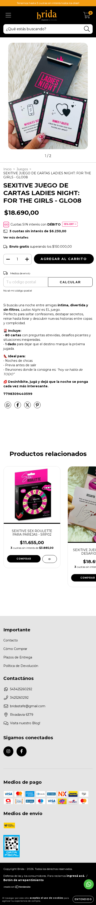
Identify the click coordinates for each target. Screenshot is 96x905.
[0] (86, 16)
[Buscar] (87, 29)
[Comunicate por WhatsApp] (89, 884)
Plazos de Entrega (17, 657)
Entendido (83, 899)
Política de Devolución (20, 666)
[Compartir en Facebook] (18, 407)
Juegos (22, 169)
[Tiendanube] (17, 887)
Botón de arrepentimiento (23, 880)
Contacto (10, 640)
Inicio (7, 169)
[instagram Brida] (8, 751)
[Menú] (8, 15)
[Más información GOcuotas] (70, 224)
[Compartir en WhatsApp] (7, 405)
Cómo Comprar (15, 649)
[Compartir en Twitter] (28, 407)
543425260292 (21, 689)
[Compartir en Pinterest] (37, 407)
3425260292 (19, 698)
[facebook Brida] (22, 751)
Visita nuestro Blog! (25, 723)
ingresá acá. (76, 875)
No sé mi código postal (17, 290)
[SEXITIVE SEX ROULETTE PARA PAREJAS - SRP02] (49, 559)
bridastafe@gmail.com (27, 706)
